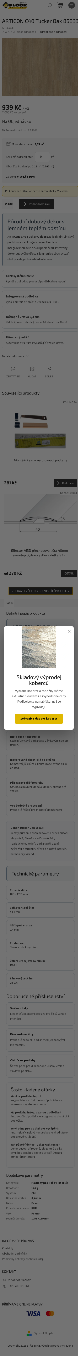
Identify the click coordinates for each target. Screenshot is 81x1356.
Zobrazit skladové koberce (39, 719)
